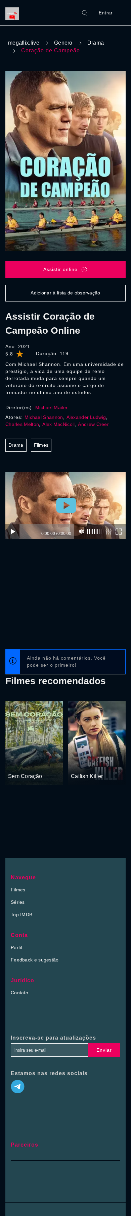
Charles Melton (22, 424)
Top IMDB (21, 914)
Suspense (81, 764)
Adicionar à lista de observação (65, 292)
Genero (63, 43)
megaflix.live (23, 43)
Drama (95, 43)
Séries (18, 902)
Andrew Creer (93, 424)
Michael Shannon (44, 417)
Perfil (16, 947)
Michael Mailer (51, 407)
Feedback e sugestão (35, 959)
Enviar (104, 1050)
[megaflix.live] (13, 12)
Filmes (41, 445)
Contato (19, 992)
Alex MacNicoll (58, 424)
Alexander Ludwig (86, 417)
